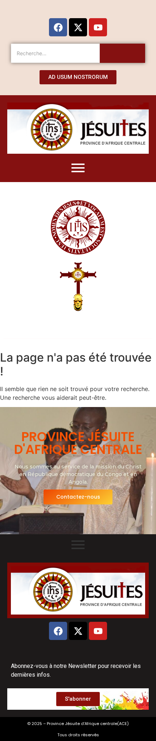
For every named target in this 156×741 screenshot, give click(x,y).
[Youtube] (98, 27)
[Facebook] (58, 27)
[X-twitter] (78, 27)
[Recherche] (122, 53)
